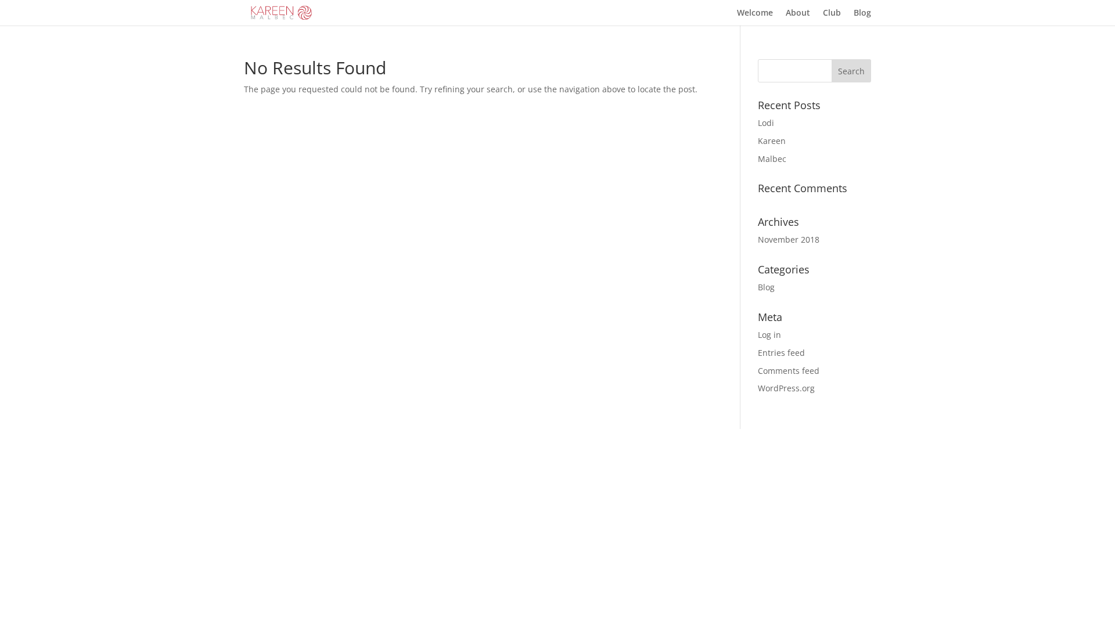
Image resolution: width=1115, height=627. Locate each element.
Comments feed (788, 370)
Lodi (766, 122)
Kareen (772, 140)
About (798, 13)
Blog (862, 13)
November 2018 (788, 239)
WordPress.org (786, 388)
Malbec (772, 158)
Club (832, 13)
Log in (769, 334)
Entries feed (781, 352)
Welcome (755, 13)
